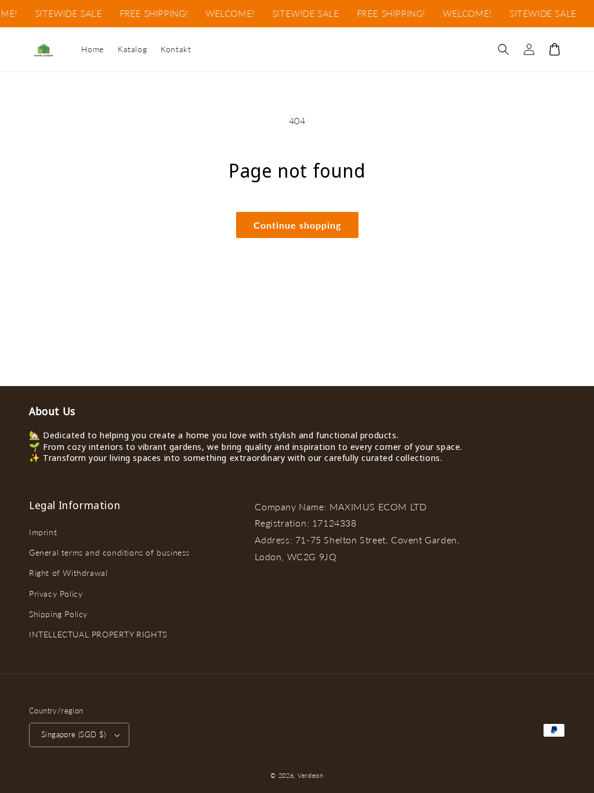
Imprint (43, 532)
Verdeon (311, 775)
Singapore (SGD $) (73, 734)
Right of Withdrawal (68, 573)
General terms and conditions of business (109, 552)
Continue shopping (297, 224)
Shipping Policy (58, 614)
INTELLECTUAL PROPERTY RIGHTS (98, 634)
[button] (503, 49)
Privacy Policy (55, 594)
